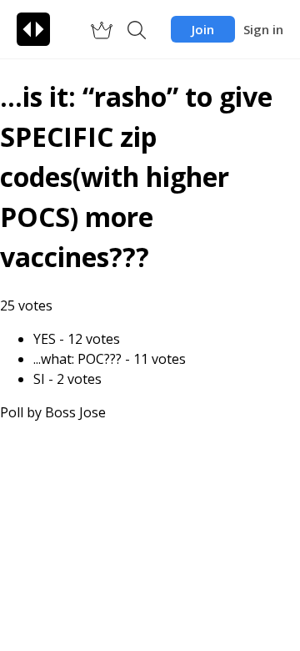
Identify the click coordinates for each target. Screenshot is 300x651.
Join (203, 29)
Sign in (263, 29)
